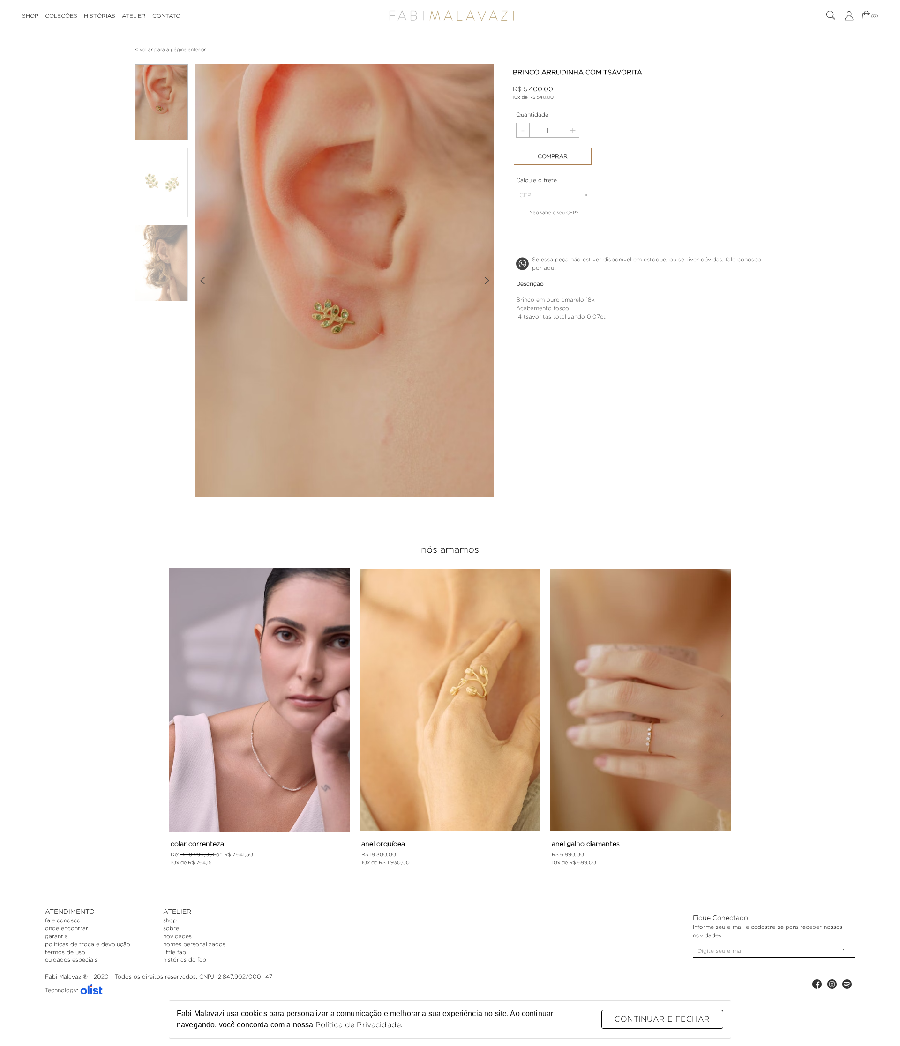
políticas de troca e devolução (87, 944)
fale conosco (63, 920)
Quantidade (532, 114)
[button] (202, 280)
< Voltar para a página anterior (170, 49)
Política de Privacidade (358, 1025)
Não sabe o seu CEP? (553, 212)
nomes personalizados (194, 944)
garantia (56, 936)
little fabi (175, 952)
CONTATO (166, 16)
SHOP (30, 16)
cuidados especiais (71, 960)
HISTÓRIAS (99, 16)
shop (170, 920)
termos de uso (65, 952)
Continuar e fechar (662, 1019)
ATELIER (134, 16)
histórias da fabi (185, 960)
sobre (171, 928)
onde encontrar (66, 928)
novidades (177, 936)
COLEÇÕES (61, 16)
